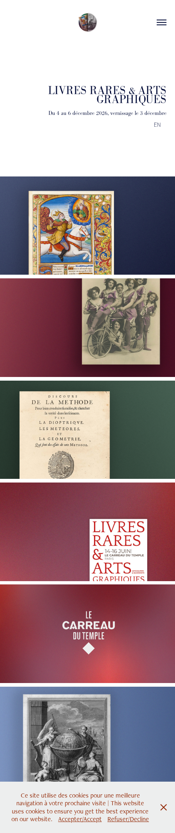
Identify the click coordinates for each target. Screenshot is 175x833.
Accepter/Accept (80, 819)
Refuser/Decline (128, 819)
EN (158, 124)
